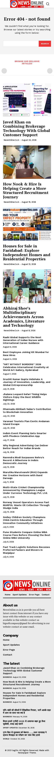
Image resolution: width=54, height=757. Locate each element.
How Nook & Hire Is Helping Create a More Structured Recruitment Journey (25, 190)
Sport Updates (10, 728)
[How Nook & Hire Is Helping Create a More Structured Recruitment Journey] (27, 162)
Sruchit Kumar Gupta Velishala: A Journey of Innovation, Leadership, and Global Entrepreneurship (26, 382)
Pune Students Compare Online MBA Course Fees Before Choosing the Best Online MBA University (26, 535)
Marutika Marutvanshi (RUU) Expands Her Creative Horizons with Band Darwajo (25, 475)
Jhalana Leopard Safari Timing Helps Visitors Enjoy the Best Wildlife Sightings (25, 397)
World (6, 739)
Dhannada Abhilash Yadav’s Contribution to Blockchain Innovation (27, 410)
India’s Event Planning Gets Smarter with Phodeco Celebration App (24, 435)
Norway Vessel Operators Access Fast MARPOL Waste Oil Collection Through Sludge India (26, 505)
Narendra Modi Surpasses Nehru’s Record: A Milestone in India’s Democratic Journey (23, 460)
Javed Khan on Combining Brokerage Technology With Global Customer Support (26, 128)
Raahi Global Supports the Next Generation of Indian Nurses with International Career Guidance (23, 340)
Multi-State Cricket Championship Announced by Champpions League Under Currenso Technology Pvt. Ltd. (25, 490)
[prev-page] (4, 71)
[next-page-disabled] (49, 71)
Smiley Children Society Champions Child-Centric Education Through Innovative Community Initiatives (24, 520)
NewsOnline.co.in (11, 140)
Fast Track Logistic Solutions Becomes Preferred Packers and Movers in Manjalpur (26, 550)
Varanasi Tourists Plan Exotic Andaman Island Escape (26, 422)
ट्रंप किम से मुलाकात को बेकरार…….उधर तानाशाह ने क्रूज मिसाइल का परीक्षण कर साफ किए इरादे (25, 733)
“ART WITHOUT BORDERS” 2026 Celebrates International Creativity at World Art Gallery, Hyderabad (26, 367)
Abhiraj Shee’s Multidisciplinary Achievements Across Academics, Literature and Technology (24, 317)
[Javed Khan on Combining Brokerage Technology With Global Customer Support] (27, 100)
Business (7, 677)
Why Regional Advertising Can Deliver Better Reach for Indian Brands (25, 447)
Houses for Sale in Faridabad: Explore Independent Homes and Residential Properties (26, 252)
